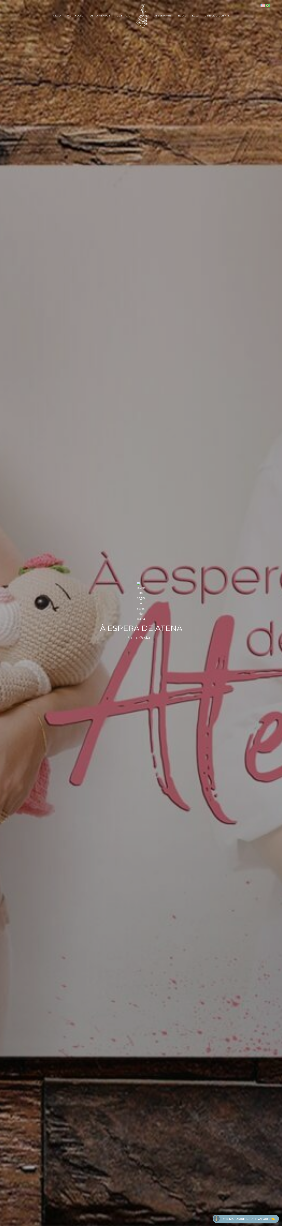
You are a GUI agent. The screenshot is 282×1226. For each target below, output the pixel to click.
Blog (182, 15)
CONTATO (123, 15)
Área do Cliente (217, 15)
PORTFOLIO (75, 15)
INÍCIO (56, 15)
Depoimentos (100, 15)
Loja (195, 15)
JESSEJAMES (163, 15)
